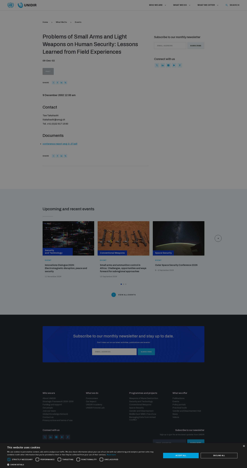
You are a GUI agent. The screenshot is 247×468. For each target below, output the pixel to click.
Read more (111, 454)
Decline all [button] (219, 455)
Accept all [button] (181, 455)
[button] (82, 464)
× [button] (244, 446)
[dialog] (123, 455)
